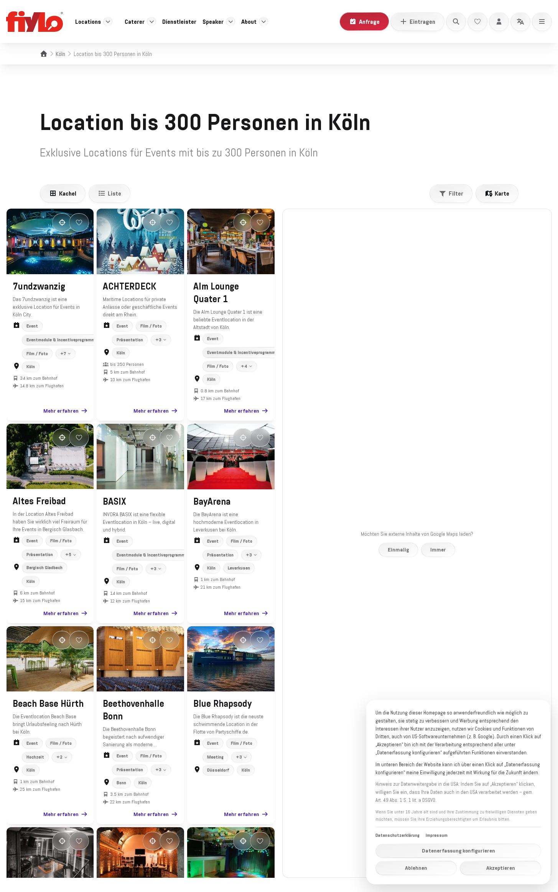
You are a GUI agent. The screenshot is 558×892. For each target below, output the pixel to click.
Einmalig (398, 549)
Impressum (437, 835)
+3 (158, 339)
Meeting (215, 757)
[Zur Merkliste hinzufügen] (79, 222)
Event (32, 326)
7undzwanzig (39, 286)
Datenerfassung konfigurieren (458, 850)
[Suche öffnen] (456, 21)
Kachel (67, 193)
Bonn (121, 782)
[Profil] (499, 21)
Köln (60, 54)
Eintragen (422, 21)
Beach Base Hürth (48, 703)
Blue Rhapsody (222, 703)
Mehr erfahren (61, 410)
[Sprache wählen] (520, 21)
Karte (502, 193)
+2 (59, 757)
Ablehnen (416, 868)
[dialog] (458, 792)
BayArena (211, 501)
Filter (456, 193)
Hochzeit (35, 757)
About (249, 21)
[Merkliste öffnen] (477, 21)
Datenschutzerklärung (397, 835)
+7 (63, 353)
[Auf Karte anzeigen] (62, 222)
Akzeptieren (500, 868)
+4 (244, 366)
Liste (114, 193)
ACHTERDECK (129, 286)
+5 (68, 554)
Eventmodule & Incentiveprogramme (61, 339)
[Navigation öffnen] (542, 21)
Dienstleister (179, 21)
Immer (438, 549)
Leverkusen (239, 568)
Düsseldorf (218, 770)
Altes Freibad (39, 501)
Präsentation (130, 339)
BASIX (114, 501)
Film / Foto (37, 353)
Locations (88, 21)
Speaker (213, 21)
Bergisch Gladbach (44, 567)
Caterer (135, 21)
